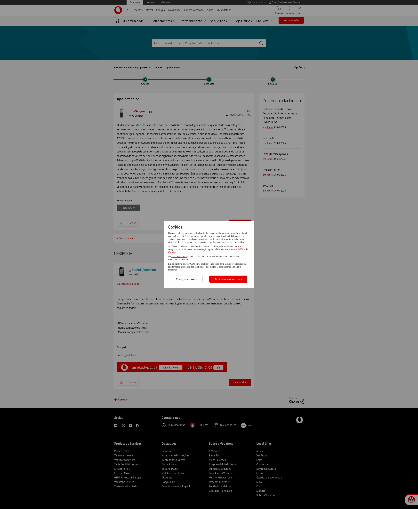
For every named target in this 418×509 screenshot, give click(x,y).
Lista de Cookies (179, 256)
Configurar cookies (186, 279)
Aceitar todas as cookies (228, 279)
